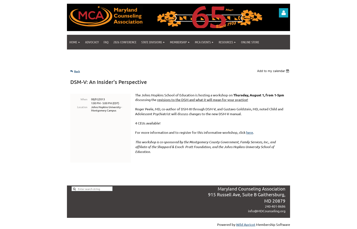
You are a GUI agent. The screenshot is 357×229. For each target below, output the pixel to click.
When (84, 99)
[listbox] (273, 71)
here (249, 132)
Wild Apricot (245, 224)
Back (77, 71)
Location (82, 107)
